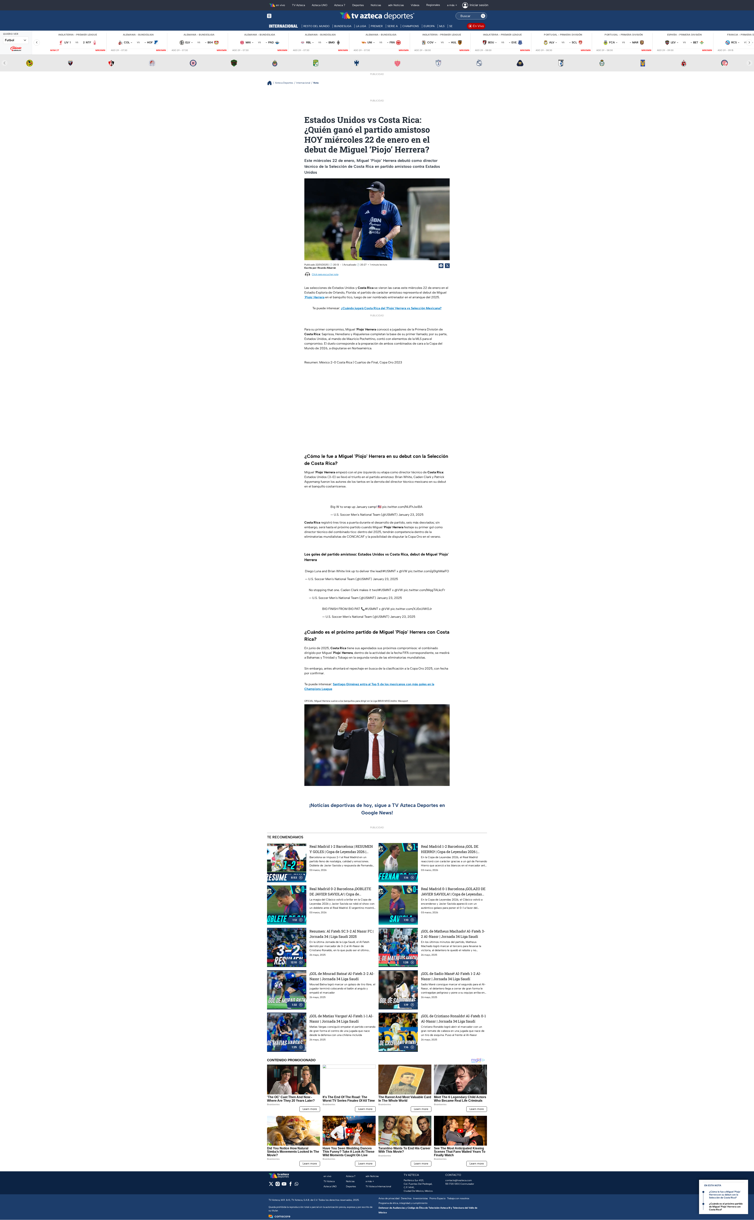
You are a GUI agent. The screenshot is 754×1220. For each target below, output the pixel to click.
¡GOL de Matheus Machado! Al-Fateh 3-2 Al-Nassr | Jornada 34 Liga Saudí (453, 934)
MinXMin (100, 50)
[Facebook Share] (441, 265)
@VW (403, 571)
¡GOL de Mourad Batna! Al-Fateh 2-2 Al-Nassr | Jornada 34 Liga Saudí (341, 976)
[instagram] (277, 1185)
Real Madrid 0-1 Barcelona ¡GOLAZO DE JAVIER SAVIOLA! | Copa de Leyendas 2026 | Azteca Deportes (453, 891)
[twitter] (271, 1185)
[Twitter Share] (447, 265)
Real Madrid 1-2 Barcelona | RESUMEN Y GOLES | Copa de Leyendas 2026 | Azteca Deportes (341, 849)
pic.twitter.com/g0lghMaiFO (428, 571)
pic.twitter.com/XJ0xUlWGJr (411, 609)
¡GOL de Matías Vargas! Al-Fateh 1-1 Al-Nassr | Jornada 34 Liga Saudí (341, 1019)
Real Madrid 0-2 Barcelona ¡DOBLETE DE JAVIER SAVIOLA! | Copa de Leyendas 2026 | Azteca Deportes (340, 891)
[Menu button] (282, 16)
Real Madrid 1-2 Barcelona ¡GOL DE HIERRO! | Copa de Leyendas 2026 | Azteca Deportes (449, 849)
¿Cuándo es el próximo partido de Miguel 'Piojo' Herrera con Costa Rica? (726, 1206)
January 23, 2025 (411, 514)
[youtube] (284, 1185)
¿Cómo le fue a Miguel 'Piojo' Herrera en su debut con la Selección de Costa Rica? (724, 1194)
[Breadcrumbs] (271, 82)
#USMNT (389, 571)
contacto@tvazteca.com (458, 1180)
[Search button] (483, 16)
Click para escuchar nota (325, 274)
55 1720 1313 (452, 1184)
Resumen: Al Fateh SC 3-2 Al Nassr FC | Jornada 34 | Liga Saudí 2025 (341, 934)
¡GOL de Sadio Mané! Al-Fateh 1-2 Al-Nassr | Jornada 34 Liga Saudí (451, 976)
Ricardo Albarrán (327, 267)
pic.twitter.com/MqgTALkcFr (424, 590)
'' (314, 297)
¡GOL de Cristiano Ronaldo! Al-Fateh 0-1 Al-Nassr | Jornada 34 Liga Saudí (453, 1019)
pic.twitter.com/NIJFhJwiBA (402, 507)
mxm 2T (54, 50)
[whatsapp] (296, 1185)
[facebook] (290, 1185)
